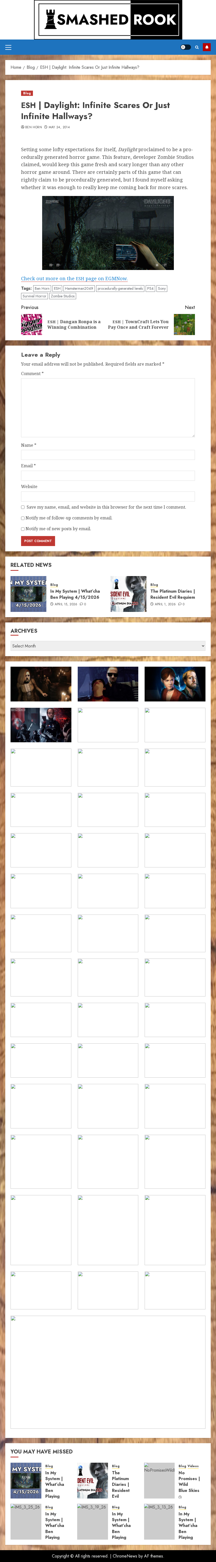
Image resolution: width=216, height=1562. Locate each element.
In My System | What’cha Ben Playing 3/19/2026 (124, 1528)
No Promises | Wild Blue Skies (189, 1482)
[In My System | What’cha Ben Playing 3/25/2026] (26, 1522)
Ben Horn (33, 127)
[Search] (197, 47)
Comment (32, 373)
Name (28, 445)
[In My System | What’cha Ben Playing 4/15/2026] (28, 594)
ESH (57, 288)
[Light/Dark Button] (185, 47)
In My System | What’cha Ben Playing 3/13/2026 (191, 1528)
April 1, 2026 (165, 604)
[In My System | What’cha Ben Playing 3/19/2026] (92, 1522)
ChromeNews (125, 1556)
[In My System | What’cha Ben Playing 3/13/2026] (159, 1522)
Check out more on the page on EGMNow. (74, 278)
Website (29, 486)
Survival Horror (34, 296)
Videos (193, 1466)
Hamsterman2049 (79, 288)
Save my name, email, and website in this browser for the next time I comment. (106, 507)
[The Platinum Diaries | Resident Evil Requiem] (128, 594)
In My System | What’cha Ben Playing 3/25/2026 (57, 1528)
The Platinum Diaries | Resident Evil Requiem (172, 594)
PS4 (150, 288)
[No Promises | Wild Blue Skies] (159, 1481)
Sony (162, 288)
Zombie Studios (63, 296)
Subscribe (207, 47)
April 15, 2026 (66, 604)
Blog (27, 93)
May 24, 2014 (59, 127)
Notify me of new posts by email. (58, 529)
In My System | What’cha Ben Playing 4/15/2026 (75, 594)
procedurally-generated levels (120, 288)
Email (28, 466)
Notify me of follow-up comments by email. (69, 518)
